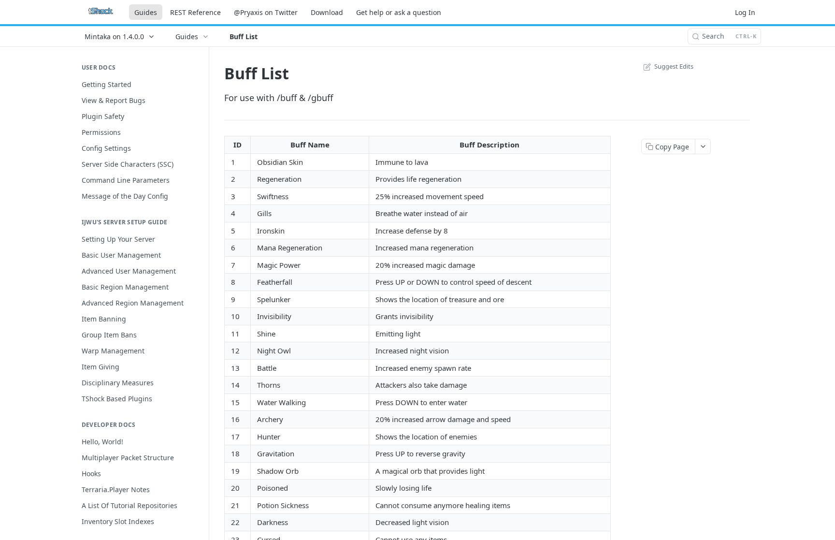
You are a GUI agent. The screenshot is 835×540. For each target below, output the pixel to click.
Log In (745, 12)
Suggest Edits (673, 66)
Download (327, 12)
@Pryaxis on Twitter (266, 12)
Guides (145, 12)
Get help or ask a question (398, 12)
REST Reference (195, 12)
